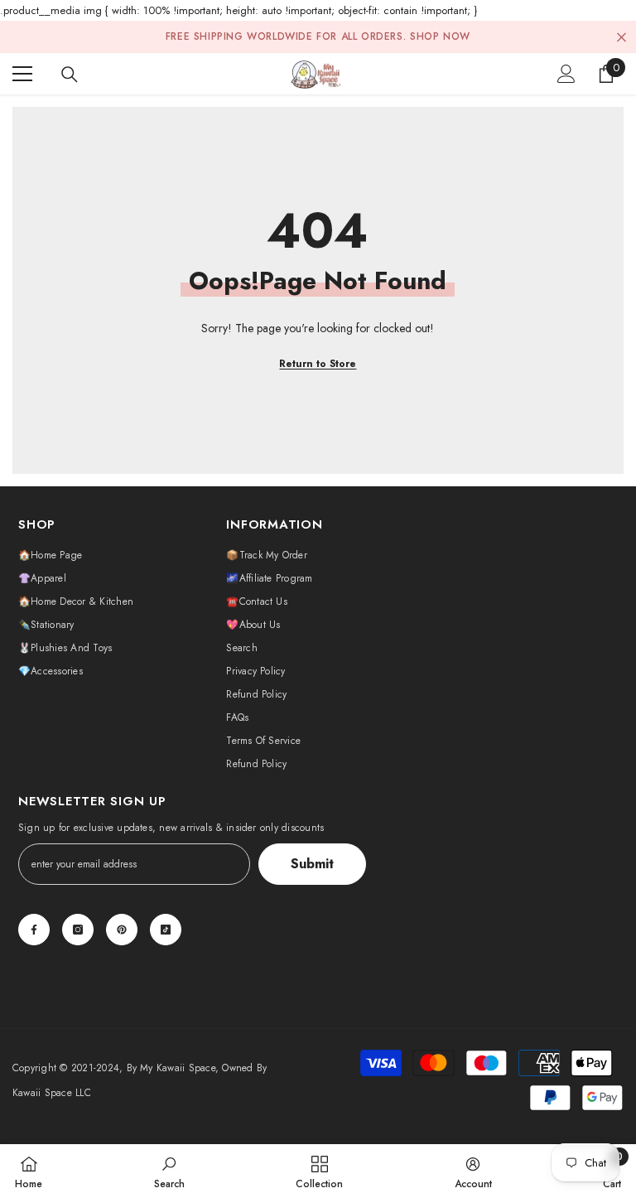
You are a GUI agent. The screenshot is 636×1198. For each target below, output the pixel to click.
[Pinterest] (121, 929)
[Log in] (566, 74)
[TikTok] (165, 929)
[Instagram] (78, 929)
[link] (169, 1171)
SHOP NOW (440, 36)
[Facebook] (34, 929)
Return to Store (317, 363)
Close (621, 37)
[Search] (70, 75)
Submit (312, 863)
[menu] (22, 74)
